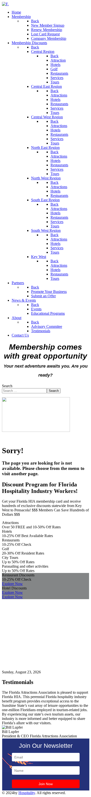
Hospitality (26, 793)
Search (7, 386)
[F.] (5, 4)
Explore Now (12, 584)
